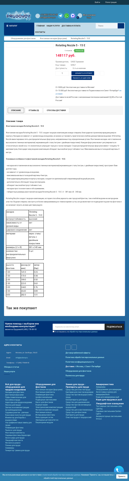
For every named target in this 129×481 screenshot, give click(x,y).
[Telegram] (60, 15)
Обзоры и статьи (11, 367)
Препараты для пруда (75, 415)
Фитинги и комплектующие (47, 410)
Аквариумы (100, 387)
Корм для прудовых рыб (109, 399)
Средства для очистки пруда (78, 390)
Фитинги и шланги (12, 443)
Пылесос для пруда (13, 430)
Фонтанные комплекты (15, 433)
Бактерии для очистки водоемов (79, 392)
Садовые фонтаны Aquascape (17, 435)
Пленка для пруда (12, 445)
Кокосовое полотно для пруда (18, 415)
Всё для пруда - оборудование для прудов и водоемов (15, 387)
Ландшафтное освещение (110, 403)
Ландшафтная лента (14, 440)
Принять (121, 476)
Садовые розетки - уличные (17, 412)
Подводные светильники (46, 400)
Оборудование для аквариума (108, 389)
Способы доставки (56, 110)
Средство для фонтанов (76, 412)
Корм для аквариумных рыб (107, 397)
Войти (97, 2)
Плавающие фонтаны (14, 428)
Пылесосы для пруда (75, 376)
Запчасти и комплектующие (17, 407)
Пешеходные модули (44, 422)
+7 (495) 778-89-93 (49, 15)
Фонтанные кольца (44, 412)
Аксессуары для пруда (14, 438)
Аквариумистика (105, 384)
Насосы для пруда (13, 405)
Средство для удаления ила (77, 402)
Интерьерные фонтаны (45, 415)
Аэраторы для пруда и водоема (18, 402)
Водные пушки (42, 405)
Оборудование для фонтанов (78, 371)
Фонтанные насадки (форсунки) (49, 390)
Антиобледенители (13, 410)
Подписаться (114, 327)
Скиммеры (9, 448)
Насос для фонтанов (44, 402)
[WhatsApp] (66, 15)
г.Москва (79, 366)
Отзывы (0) (34, 110)
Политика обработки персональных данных (85, 357)
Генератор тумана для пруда (17, 450)
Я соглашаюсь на (76, 332)
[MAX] (73, 15)
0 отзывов (68, 50)
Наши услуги (9, 371)
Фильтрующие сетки (44, 417)
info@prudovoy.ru (48, 17)
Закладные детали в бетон (47, 420)
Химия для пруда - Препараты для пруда (77, 385)
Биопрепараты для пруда (76, 400)
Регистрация (111, 2)
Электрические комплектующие (49, 407)
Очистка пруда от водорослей (78, 417)
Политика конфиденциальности (80, 362)
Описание (16, 110)
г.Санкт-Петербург (92, 366)
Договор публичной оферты (78, 353)
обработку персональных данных (83, 332)
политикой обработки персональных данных (61, 475)
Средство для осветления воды (79, 410)
